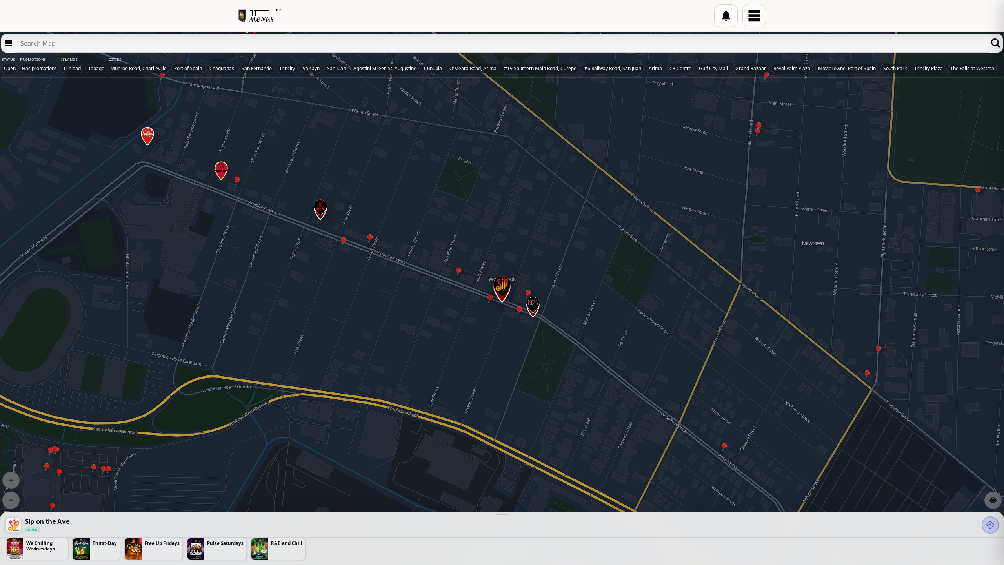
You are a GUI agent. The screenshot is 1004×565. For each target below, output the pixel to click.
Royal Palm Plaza (791, 68)
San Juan (336, 68)
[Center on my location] (993, 500)
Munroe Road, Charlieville (139, 68)
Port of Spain (188, 68)
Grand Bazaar (750, 68)
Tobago (96, 68)
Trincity (287, 68)
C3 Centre (680, 68)
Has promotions (39, 68)
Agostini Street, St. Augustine (385, 68)
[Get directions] (990, 525)
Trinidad (72, 68)
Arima (655, 68)
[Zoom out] (11, 500)
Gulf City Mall (713, 68)
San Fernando (257, 68)
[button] (726, 15)
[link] (13, 525)
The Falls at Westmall (973, 68)
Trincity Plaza (928, 68)
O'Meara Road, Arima (473, 68)
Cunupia (433, 68)
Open (10, 68)
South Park (895, 68)
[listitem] (37, 549)
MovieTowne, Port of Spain (847, 68)
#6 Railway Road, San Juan (612, 68)
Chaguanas (221, 68)
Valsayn (311, 68)
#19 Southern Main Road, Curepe (540, 68)
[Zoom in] (11, 480)
